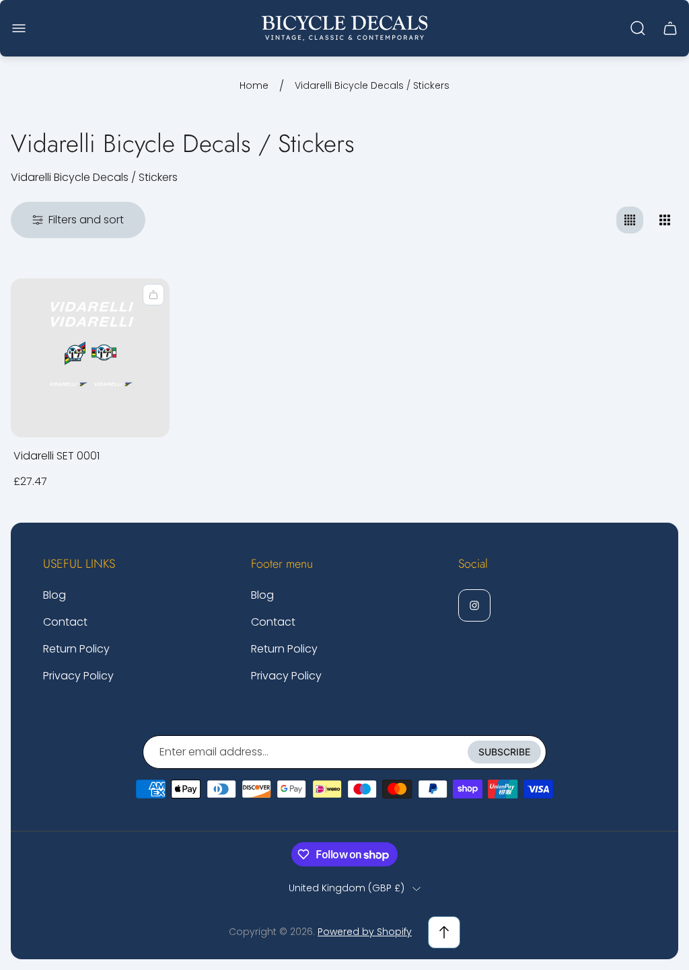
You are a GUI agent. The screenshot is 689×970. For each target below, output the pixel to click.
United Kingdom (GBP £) (346, 889)
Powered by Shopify (365, 931)
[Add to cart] (153, 294)
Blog (54, 595)
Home (254, 86)
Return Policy (76, 649)
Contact (65, 622)
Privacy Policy (78, 675)
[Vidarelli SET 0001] (90, 357)
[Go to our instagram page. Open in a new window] (474, 605)
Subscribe (504, 751)
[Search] (638, 28)
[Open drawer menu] (18, 28)
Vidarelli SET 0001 (56, 455)
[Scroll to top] (444, 932)
